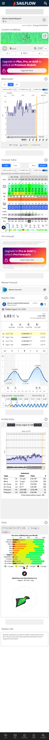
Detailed (43, 165)
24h (16, 84)
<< (9, 425)
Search (45, 2)
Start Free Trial (27, 260)
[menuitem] (5, 84)
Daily (6, 165)
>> (39, 425)
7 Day (15, 165)
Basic (34, 165)
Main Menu (3, 3)
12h (11, 84)
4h (5, 84)
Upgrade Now (27, 70)
